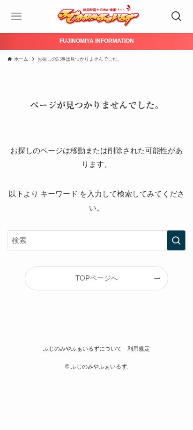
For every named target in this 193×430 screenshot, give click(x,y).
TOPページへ (96, 278)
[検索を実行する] (176, 240)
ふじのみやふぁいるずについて (82, 348)
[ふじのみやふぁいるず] (96, 16)
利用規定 (138, 348)
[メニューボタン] (16, 16)
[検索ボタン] (176, 16)
